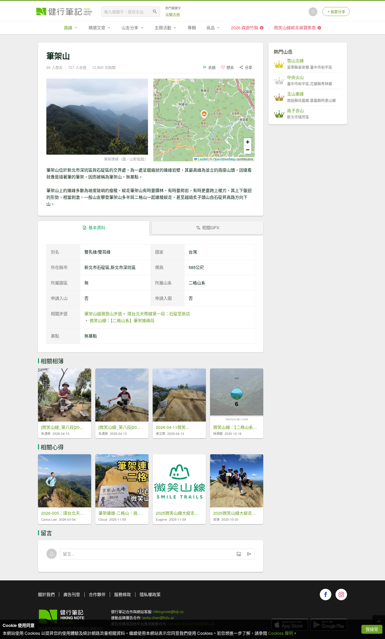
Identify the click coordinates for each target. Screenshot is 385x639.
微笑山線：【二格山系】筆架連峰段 (122, 320)
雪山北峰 (295, 60)
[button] (204, 114)
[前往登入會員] (313, 11)
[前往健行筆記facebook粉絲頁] (325, 594)
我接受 (372, 629)
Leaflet (202, 159)
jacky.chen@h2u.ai (158, 617)
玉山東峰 (295, 94)
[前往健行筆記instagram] (341, 594)
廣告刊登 (71, 594)
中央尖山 (295, 77)
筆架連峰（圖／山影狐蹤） (126, 158)
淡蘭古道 (172, 14)
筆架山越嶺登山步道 (103, 314)
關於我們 (46, 594)
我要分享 (338, 11)
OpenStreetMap (224, 159)
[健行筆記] (64, 11)
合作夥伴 (97, 594)
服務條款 (122, 594)
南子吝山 (295, 110)
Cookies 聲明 (280, 633)
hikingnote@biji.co (168, 611)
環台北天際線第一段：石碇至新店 (158, 314)
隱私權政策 (150, 594)
